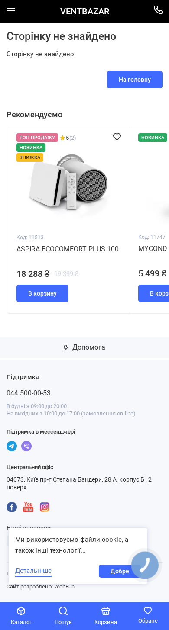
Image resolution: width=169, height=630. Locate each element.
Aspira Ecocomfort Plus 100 (67, 249)
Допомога (88, 347)
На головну (135, 79)
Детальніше (33, 571)
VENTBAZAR (84, 11)
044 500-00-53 (28, 393)
